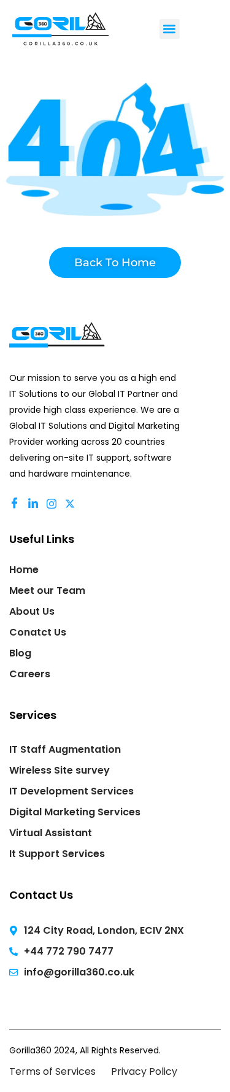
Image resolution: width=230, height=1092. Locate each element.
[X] (72, 503)
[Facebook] (16, 504)
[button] (169, 29)
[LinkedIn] (35, 503)
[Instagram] (53, 503)
